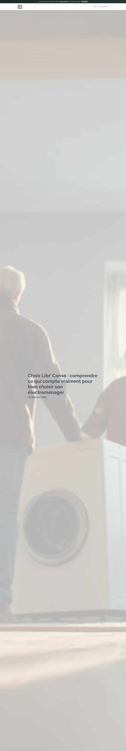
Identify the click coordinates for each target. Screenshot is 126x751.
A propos (95, 6)
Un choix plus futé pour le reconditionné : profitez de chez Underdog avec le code (62, 1)
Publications (104, 6)
